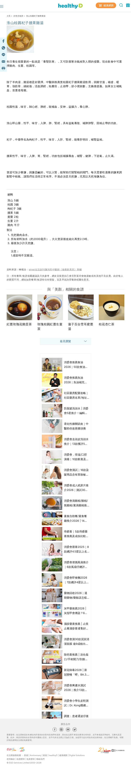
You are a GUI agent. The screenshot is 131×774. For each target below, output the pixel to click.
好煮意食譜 (18, 16)
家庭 (45, 755)
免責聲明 (30, 759)
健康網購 (108, 5)
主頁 (9, 16)
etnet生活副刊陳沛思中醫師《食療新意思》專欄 (55, 269)
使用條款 (11, 759)
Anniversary (35, 755)
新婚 (26, 755)
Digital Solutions (77, 755)
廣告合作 (65, 724)
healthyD (53, 755)
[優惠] (128, 5)
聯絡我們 (40, 759)
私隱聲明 (21, 759)
